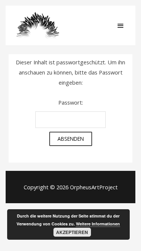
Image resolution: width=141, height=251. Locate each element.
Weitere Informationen (98, 224)
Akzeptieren (72, 232)
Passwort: (70, 102)
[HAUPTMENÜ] (120, 26)
